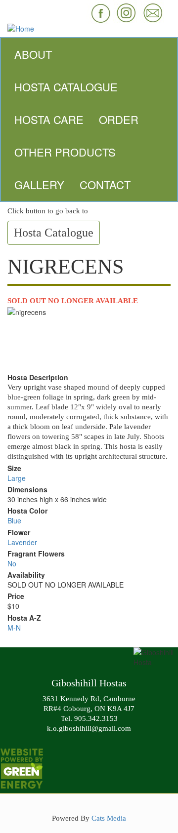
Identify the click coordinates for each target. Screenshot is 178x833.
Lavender (22, 542)
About (33, 54)
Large (16, 478)
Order (118, 119)
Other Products (65, 151)
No (11, 563)
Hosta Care (49, 119)
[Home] (89, 29)
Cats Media (108, 818)
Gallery (39, 184)
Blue (14, 520)
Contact (105, 184)
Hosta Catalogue (66, 86)
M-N (14, 628)
